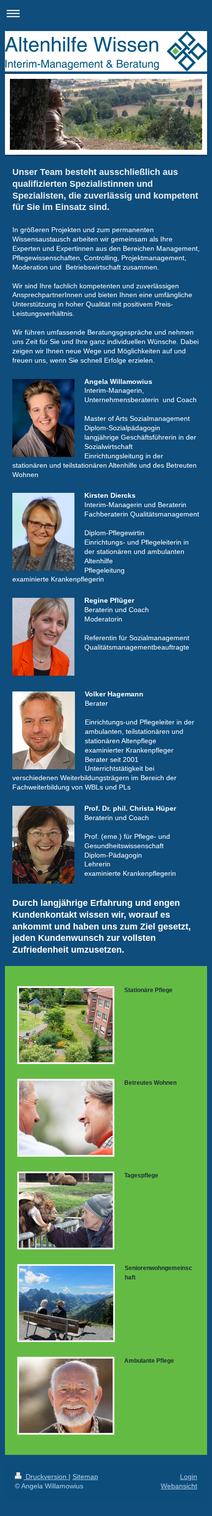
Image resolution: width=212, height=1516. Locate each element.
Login (188, 1477)
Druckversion (46, 1477)
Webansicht (179, 1486)
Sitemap (85, 1477)
